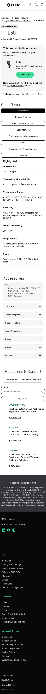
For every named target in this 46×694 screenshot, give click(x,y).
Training (5, 656)
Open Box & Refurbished (13, 614)
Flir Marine (7, 576)
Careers (5, 606)
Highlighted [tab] (23, 110)
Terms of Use (7, 690)
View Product (25, 75)
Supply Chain (8, 618)
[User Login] (29, 5)
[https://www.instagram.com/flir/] (13, 530)
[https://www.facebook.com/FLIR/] (8, 530)
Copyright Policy (8, 685)
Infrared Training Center (13, 588)
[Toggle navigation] (3, 5)
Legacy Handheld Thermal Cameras (20, 20)
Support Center (9, 641)
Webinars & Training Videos (14, 660)
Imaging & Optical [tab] (23, 117)
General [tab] (23, 155)
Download (15, 418)
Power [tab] (23, 142)
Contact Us (7, 637)
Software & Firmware (31, 379)
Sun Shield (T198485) (18, 291)
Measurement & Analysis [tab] (23, 123)
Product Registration (11, 648)
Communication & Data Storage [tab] (23, 136)
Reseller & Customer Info (13, 622)
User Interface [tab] (23, 130)
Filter (21, 399)
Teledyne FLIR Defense (13, 568)
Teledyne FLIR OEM (11, 572)
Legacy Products (20, 18)
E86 (24, 52)
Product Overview (10, 94)
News (4, 603)
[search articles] (43, 391)
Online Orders (8, 652)
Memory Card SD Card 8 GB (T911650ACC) (21, 294)
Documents (11, 379)
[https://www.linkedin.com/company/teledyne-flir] (3, 530)
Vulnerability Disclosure (13, 645)
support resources (15, 85)
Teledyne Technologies (12, 565)
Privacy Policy (7, 675)
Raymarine (7, 584)
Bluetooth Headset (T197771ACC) (24, 288)
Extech (5, 580)
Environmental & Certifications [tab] (23, 149)
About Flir (6, 561)
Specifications (28, 94)
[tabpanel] (23, 213)
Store (4, 610)
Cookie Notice (7, 680)
